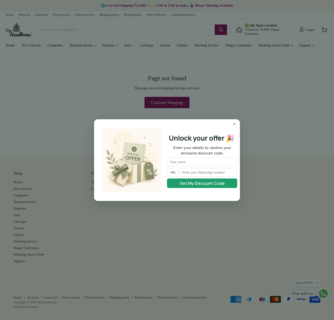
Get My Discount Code (202, 183)
